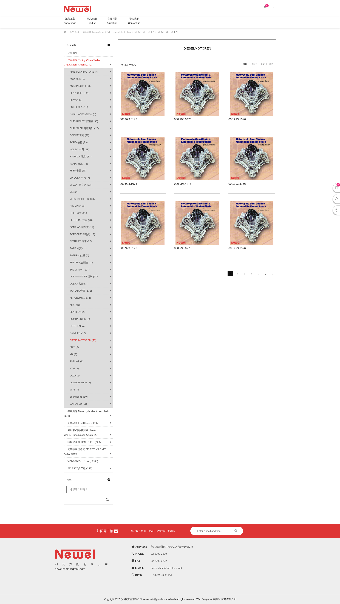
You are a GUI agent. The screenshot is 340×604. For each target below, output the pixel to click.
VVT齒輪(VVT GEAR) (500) (82, 461)
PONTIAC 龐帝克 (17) (82, 227)
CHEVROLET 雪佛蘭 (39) (84, 121)
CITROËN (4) (77, 326)
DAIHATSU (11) (78, 403)
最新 (262, 64)
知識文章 (70, 20)
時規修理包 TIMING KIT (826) (84, 442)
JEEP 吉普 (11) (78, 170)
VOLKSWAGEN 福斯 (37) (84, 276)
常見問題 (112, 20)
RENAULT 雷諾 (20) (81, 241)
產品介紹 (92, 20)
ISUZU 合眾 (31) (79, 163)
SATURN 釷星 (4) (79, 255)
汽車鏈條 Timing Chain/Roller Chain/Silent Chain (106, 32)
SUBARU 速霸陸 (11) (81, 262)
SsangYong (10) (79, 396)
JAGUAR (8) (76, 361)
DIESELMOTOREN (144, 32)
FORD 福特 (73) (79, 142)
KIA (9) (73, 354)
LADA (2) (75, 375)
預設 (254, 64)
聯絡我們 (134, 20)
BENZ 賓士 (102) (79, 93)
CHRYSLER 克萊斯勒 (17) (84, 128)
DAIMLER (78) (78, 333)
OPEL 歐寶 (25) (78, 213)
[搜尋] (274, 7)
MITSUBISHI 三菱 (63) (82, 199)
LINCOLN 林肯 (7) (80, 177)
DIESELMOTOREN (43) (83, 340)
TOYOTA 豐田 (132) (81, 290)
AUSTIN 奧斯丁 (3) (80, 85)
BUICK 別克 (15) (79, 107)
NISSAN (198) (77, 205)
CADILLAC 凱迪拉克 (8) (83, 114)
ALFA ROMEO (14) (80, 297)
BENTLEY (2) (77, 311)
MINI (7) (74, 389)
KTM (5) (74, 368)
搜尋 (69, 479)
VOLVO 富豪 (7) (78, 283)
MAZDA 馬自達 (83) (81, 184)
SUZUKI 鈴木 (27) (80, 269)
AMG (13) (75, 305)
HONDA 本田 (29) (79, 149)
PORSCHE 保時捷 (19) (82, 234)
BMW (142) (76, 100)
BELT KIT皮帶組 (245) (79, 468)
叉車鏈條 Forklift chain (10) (82, 423)
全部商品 (72, 52)
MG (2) (74, 191)
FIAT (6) (74, 347)
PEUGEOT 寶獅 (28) (81, 220)
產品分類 (71, 45)
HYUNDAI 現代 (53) (81, 156)
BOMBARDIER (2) (80, 319)
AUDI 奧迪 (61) (78, 78)
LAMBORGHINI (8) (80, 382)
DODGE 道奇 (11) (79, 135)
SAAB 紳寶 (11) (78, 248)
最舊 (271, 64)
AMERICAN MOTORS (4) (84, 71)
